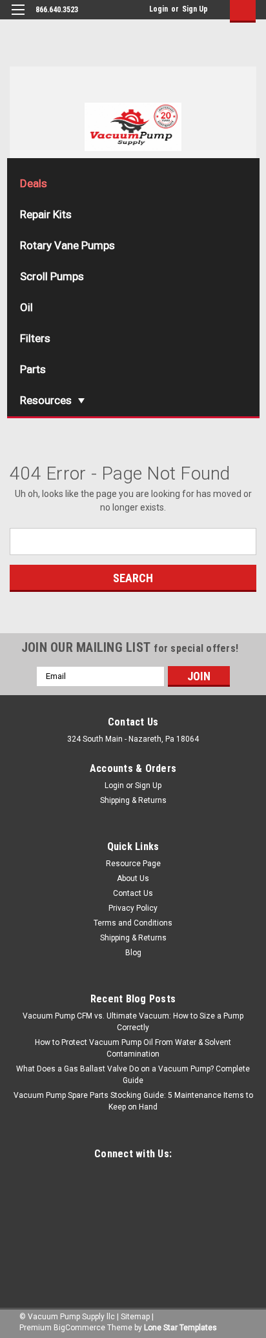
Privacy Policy (133, 908)
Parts (33, 369)
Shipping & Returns (133, 800)
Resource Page (133, 863)
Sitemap (135, 1316)
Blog (133, 952)
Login (158, 9)
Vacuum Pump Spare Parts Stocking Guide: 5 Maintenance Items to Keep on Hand (133, 1101)
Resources (46, 400)
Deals (33, 183)
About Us (133, 878)
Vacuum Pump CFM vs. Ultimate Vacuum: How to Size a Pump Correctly (133, 1021)
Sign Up (195, 9)
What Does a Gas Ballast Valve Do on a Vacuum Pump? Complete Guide (133, 1074)
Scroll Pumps (52, 276)
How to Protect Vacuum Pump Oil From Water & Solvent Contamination (133, 1048)
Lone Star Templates (180, 1327)
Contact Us (133, 893)
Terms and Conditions (133, 922)
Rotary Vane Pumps (67, 245)
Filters (35, 338)
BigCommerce (79, 1327)
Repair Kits (46, 214)
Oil (26, 307)
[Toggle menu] (18, 17)
